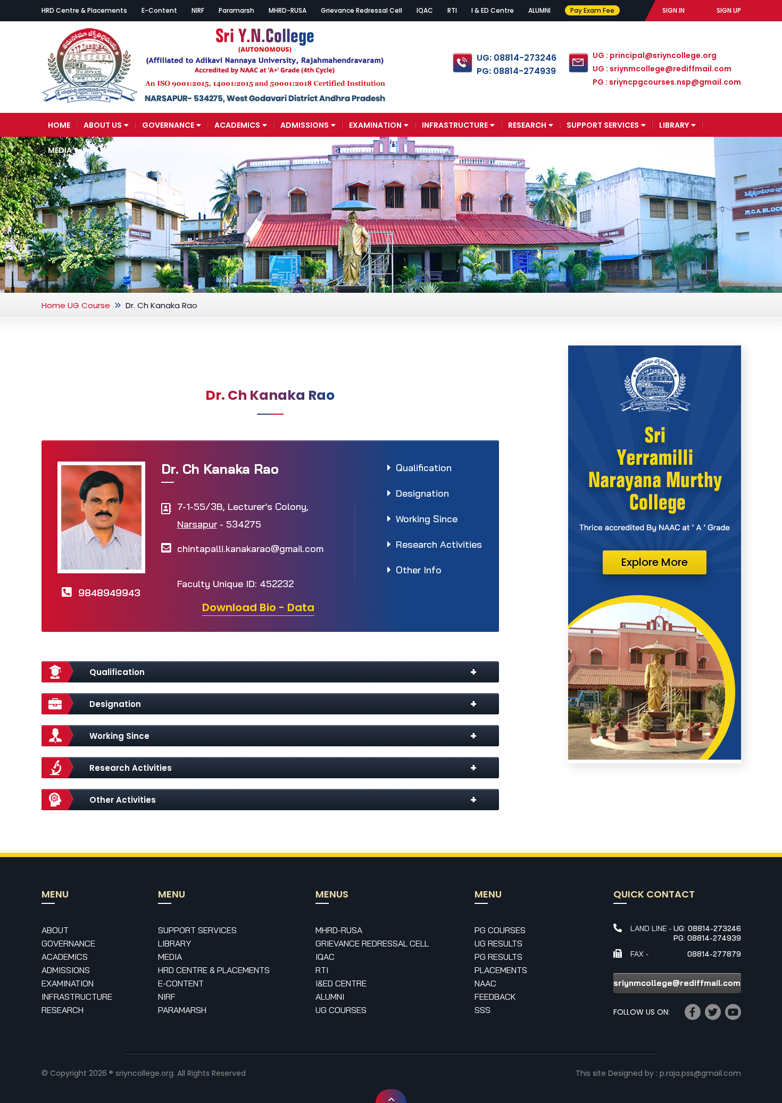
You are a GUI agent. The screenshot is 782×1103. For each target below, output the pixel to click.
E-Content (159, 10)
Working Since (426, 519)
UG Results (498, 943)
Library (674, 125)
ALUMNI (539, 10)
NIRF (198, 10)
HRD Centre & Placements (84, 10)
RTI (452, 10)
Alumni (329, 996)
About (55, 930)
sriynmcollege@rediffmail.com (677, 983)
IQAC (425, 10)
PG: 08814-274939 (516, 71)
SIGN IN (673, 10)
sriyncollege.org (144, 1073)
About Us (103, 125)
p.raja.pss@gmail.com (700, 1073)
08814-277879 (714, 954)
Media (60, 150)
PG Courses (500, 930)
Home (59, 125)
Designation (422, 493)
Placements (501, 970)
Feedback (495, 996)
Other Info (419, 570)
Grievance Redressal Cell (361, 10)
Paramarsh (236, 10)
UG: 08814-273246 (516, 58)
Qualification (424, 468)
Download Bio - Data (258, 607)
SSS (482, 1010)
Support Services (603, 125)
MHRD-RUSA (287, 10)
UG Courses (341, 1010)
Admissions (304, 125)
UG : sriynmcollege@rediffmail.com (662, 68)
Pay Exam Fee (592, 10)
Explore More (654, 562)
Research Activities (439, 544)
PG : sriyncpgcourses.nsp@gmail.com (667, 82)
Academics (237, 125)
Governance (168, 125)
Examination (375, 125)
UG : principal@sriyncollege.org (655, 55)
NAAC (485, 983)
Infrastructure (455, 125)
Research (527, 125)
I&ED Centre (341, 983)
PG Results (498, 956)
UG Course (89, 305)
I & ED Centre (492, 10)
